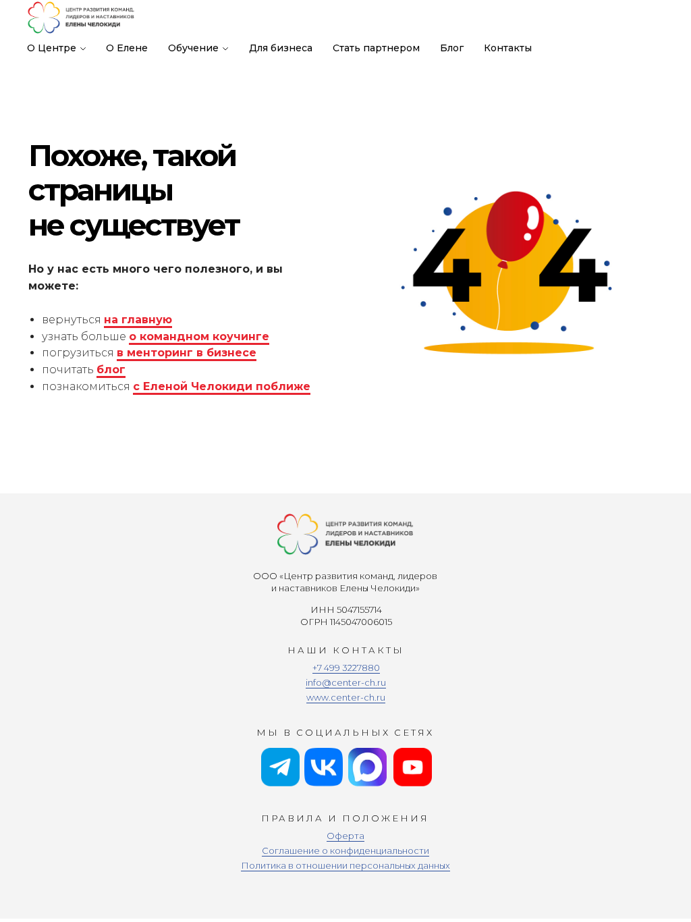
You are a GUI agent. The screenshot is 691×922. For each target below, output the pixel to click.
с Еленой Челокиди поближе (221, 386)
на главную (138, 319)
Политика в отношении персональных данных (345, 865)
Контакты (508, 48)
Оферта (345, 835)
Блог (452, 48)
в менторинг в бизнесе (186, 352)
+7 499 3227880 (346, 667)
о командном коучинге (199, 336)
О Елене (127, 48)
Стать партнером (376, 48)
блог (111, 369)
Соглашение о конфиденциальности (345, 850)
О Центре (51, 48)
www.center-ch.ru (345, 697)
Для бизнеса (280, 48)
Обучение (193, 48)
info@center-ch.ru (346, 682)
